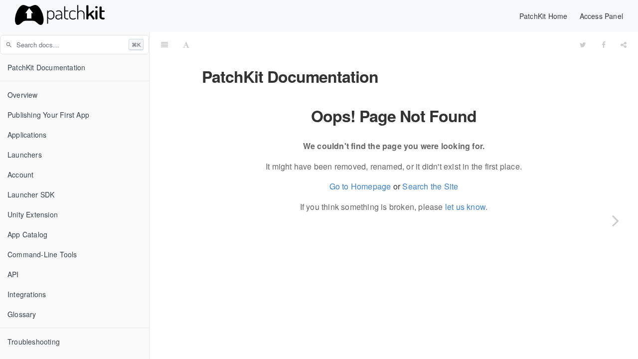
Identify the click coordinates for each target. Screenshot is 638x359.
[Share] (623, 44)
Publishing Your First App (48, 115)
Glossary (21, 314)
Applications (26, 135)
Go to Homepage (360, 186)
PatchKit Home (543, 16)
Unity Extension (32, 214)
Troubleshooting (33, 342)
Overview (22, 95)
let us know (465, 206)
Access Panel (601, 16)
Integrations (26, 294)
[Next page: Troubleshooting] (615, 220)
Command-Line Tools (42, 254)
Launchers (24, 155)
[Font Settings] (186, 44)
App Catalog (27, 234)
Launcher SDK (30, 194)
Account (20, 175)
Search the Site (430, 186)
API (13, 274)
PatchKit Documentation (46, 67)
